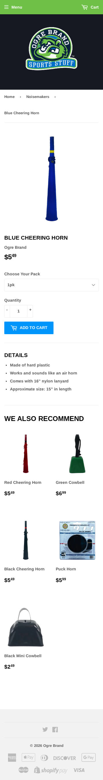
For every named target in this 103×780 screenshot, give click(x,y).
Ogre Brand (53, 745)
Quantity (12, 300)
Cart (94, 7)
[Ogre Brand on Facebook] (55, 730)
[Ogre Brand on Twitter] (45, 730)
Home (9, 97)
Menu (16, 7)
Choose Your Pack (22, 274)
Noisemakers (37, 97)
